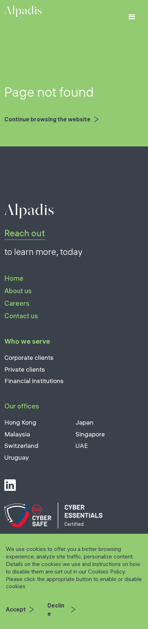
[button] (132, 17)
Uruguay (16, 457)
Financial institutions (34, 380)
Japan (84, 422)
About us (18, 290)
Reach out (24, 233)
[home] (22, 11)
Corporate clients (29, 357)
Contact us (21, 315)
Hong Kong (20, 422)
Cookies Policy (106, 571)
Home (13, 278)
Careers (16, 303)
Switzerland (21, 445)
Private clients (24, 369)
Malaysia (17, 434)
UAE (81, 445)
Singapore (90, 434)
